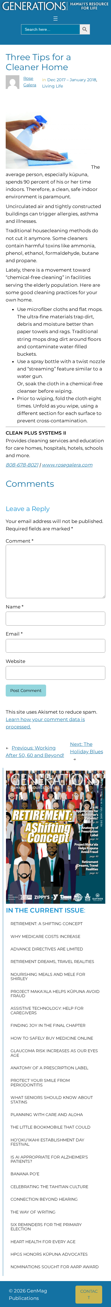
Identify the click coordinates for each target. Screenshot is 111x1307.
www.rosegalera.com (67, 465)
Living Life (52, 86)
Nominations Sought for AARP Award (55, 1267)
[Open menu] (55, 18)
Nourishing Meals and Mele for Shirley (48, 976)
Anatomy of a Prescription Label (49, 1068)
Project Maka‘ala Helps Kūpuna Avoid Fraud (55, 994)
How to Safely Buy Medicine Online (52, 1038)
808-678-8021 (22, 465)
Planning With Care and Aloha (47, 1115)
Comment (19, 541)
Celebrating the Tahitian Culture (49, 1187)
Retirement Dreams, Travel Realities (52, 962)
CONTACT (89, 1294)
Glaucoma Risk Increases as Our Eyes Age (54, 1053)
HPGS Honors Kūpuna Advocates (49, 1254)
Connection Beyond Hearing (44, 1199)
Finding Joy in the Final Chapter (48, 1025)
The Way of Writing (33, 1212)
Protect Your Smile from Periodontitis (40, 1082)
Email (14, 634)
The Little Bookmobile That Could (51, 1127)
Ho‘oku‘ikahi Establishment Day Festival (47, 1142)
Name (14, 607)
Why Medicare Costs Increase (45, 937)
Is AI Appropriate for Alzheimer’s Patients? (49, 1159)
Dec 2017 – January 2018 (71, 79)
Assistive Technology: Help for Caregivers (47, 1010)
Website (15, 661)
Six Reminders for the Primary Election (46, 1227)
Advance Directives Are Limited (47, 949)
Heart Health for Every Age (43, 1242)
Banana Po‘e (25, 1174)
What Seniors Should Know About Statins (52, 1100)
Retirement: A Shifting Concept (47, 924)
